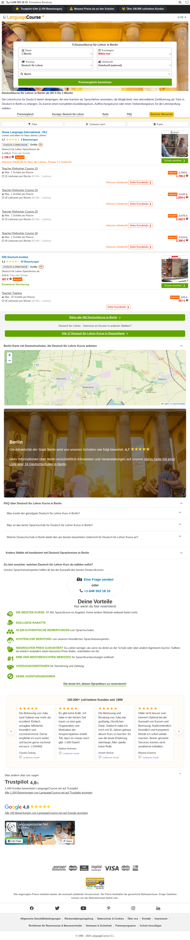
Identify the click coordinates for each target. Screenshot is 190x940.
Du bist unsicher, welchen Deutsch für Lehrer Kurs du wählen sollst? (48, 564)
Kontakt (146, 918)
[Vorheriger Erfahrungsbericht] (11, 731)
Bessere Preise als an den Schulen (94, 8)
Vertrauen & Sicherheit (99, 925)
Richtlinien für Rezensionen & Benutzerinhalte (55, 925)
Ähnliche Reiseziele (161, 114)
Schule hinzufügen (150, 925)
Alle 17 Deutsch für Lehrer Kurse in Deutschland (93, 333)
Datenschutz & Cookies (110, 918)
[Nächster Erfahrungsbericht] (178, 731)
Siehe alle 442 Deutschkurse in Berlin (93, 317)
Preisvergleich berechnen (95, 82)
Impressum (161, 918)
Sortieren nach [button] (97, 124)
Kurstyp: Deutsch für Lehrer (68, 114)
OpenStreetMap (178, 403)
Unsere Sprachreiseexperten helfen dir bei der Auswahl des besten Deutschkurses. (54, 569)
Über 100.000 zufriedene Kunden (145, 8)
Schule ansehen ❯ (174, 160)
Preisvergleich (25, 114)
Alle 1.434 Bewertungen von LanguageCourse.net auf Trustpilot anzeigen (48, 792)
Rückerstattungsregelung (79, 918)
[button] (2, 2)
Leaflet (166, 403)
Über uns (133, 918)
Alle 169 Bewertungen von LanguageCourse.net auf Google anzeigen (46, 812)
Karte (105, 114)
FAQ (129, 114)
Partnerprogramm (125, 925)
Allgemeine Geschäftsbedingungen (40, 918)
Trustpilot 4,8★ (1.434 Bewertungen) (41, 8)
